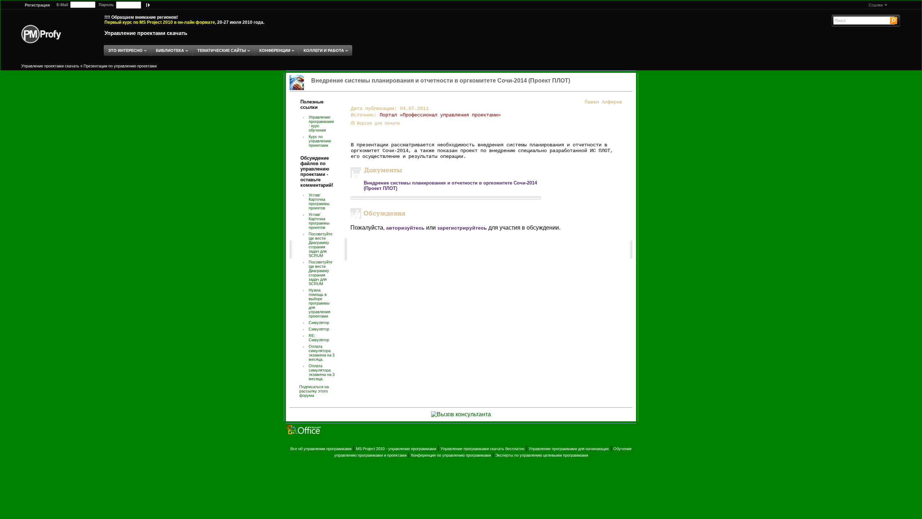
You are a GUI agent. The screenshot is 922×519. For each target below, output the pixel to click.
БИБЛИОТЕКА (170, 50)
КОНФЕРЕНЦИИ (274, 50)
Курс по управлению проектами (320, 140)
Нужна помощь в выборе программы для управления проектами (319, 303)
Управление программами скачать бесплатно (482, 449)
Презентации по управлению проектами (120, 66)
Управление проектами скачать (145, 33)
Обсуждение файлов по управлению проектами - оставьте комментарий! (316, 171)
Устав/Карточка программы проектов (319, 201)
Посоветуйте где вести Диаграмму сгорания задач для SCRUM (320, 245)
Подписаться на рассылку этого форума (314, 391)
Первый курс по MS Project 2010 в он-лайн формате (159, 22)
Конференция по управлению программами (451, 455)
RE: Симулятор (319, 337)
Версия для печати (378, 123)
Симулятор (319, 322)
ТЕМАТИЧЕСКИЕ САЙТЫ (221, 50)
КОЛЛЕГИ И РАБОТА (324, 50)
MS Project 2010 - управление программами (396, 449)
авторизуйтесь (405, 228)
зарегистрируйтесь (462, 228)
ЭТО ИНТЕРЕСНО (125, 50)
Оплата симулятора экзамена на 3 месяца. (322, 352)
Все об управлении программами (321, 449)
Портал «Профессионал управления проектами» (440, 115)
